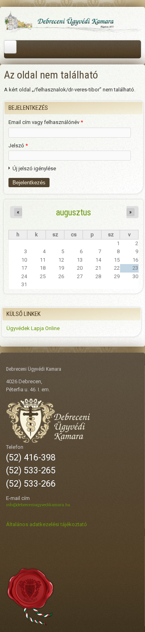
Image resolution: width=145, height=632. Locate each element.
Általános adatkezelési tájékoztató (46, 524)
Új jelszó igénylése (34, 168)
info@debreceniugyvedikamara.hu (38, 505)
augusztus (73, 212)
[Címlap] (72, 32)
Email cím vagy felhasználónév (45, 122)
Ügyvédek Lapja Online (33, 328)
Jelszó (18, 146)
